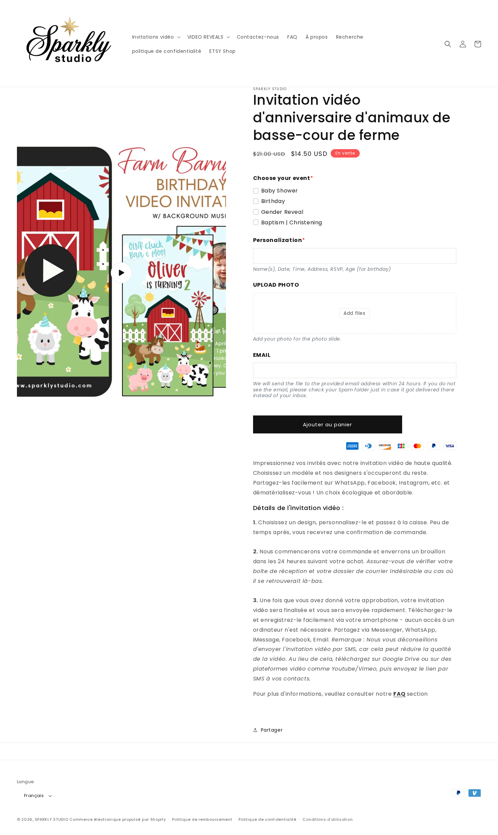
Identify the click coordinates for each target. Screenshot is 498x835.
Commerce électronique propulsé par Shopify (117, 819)
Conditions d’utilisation (328, 819)
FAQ (399, 694)
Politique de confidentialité (267, 819)
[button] (155, 37)
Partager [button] (272, 730)
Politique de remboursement (202, 819)
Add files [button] (354, 313)
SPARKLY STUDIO (51, 819)
